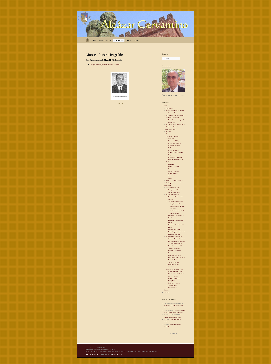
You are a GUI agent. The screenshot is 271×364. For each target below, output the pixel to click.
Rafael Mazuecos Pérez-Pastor (174, 269)
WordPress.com (117, 354)
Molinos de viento (173, 148)
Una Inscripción (172, 288)
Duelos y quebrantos (174, 166)
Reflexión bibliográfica (172, 127)
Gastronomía (170, 162)
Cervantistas (118, 40)
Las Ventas (173, 208)
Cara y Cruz (171, 281)
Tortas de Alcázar (173, 176)
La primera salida (175, 204)
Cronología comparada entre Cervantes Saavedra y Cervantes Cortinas (176, 259)
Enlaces (128, 40)
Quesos (170, 178)
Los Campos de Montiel (177, 206)
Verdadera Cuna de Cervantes (176, 239)
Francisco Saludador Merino (174, 236)
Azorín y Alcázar (173, 276)
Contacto (137, 40)
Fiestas (168, 134)
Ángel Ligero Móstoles (172, 194)
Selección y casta (173, 285)
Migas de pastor (172, 173)
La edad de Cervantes (174, 255)
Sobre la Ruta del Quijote (175, 201)
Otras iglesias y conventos (175, 159)
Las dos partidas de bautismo (176, 241)
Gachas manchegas (173, 171)
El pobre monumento (174, 278)
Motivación (169, 108)
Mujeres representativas (175, 271)
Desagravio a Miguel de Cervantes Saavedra (105, 64)
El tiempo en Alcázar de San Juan (175, 183)
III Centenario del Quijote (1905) (175, 124)
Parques (170, 155)
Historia (168, 131)
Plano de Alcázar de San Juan (174, 180)
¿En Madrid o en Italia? (175, 243)
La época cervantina (174, 283)
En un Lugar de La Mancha (176, 274)
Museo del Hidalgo (173, 141)
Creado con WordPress (92, 354)
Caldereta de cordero (174, 169)
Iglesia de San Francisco (175, 157)
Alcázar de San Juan (105, 40)
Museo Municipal (173, 150)
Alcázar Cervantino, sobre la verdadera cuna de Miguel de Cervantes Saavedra (135, 24)
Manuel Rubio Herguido (173, 187)
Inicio (94, 40)
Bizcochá (171, 164)
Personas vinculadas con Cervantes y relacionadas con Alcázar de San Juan (176, 231)
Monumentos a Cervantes (175, 152)
